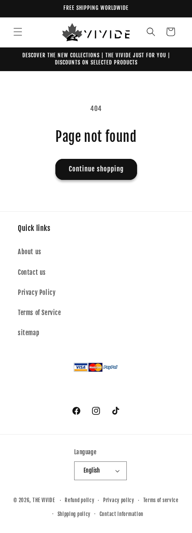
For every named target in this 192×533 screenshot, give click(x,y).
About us (30, 252)
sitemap (28, 333)
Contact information (121, 514)
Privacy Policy (36, 292)
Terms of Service (39, 312)
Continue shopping (96, 169)
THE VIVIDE (44, 500)
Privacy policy (118, 500)
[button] (18, 32)
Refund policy (79, 500)
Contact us (32, 272)
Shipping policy (74, 514)
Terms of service (161, 500)
